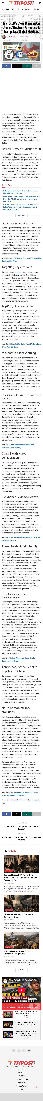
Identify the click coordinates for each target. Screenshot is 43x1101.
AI (7, 800)
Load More (21, 215)
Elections (20, 800)
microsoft (36, 800)
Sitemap (21, 1089)
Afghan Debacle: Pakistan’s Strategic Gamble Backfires (18, 915)
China (13, 800)
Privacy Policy (21, 1086)
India (28, 800)
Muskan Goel (12, 37)
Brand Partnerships (21, 1079)
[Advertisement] (21, 91)
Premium (5, 9)
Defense (36, 9)
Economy (26, 9)
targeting (18, 272)
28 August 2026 (9, 883)
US (4, 803)
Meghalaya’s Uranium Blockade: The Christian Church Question (18, 952)
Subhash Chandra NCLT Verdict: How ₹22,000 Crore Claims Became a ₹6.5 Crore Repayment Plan (21, 877)
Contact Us (21, 1072)
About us (21, 1069)
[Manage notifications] (36, 1087)
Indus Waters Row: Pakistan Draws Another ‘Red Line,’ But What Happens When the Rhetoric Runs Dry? (21, 199)
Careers (21, 1076)
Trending (9, 871)
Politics (15, 9)
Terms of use (21, 1083)
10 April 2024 (24, 37)
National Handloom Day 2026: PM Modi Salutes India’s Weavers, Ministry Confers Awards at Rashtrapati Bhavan (21, 207)
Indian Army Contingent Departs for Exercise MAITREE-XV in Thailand (20, 192)
